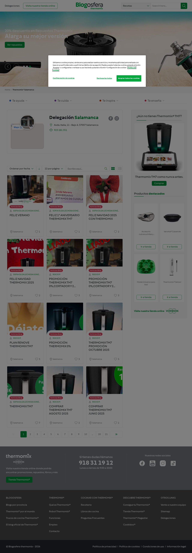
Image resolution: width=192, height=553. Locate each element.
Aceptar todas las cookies (129, 78)
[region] (97, 71)
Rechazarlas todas (104, 78)
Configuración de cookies (64, 78)
